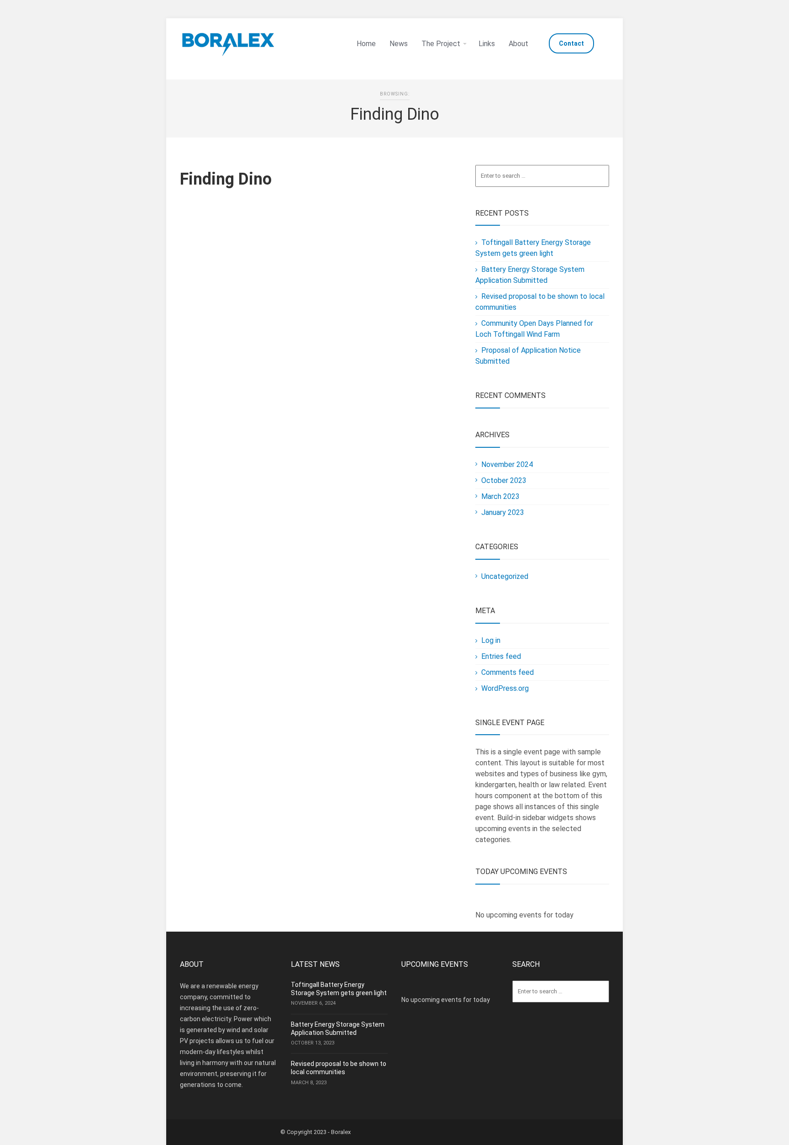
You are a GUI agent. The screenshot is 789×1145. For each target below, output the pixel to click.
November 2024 (507, 464)
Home (366, 43)
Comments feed (507, 672)
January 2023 (502, 512)
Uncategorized (504, 576)
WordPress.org (505, 688)
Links (487, 43)
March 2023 (500, 496)
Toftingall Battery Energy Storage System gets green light (339, 989)
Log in (490, 640)
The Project (440, 43)
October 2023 (503, 480)
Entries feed (501, 656)
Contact (571, 43)
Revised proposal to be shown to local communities (338, 1068)
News (398, 43)
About (518, 43)
